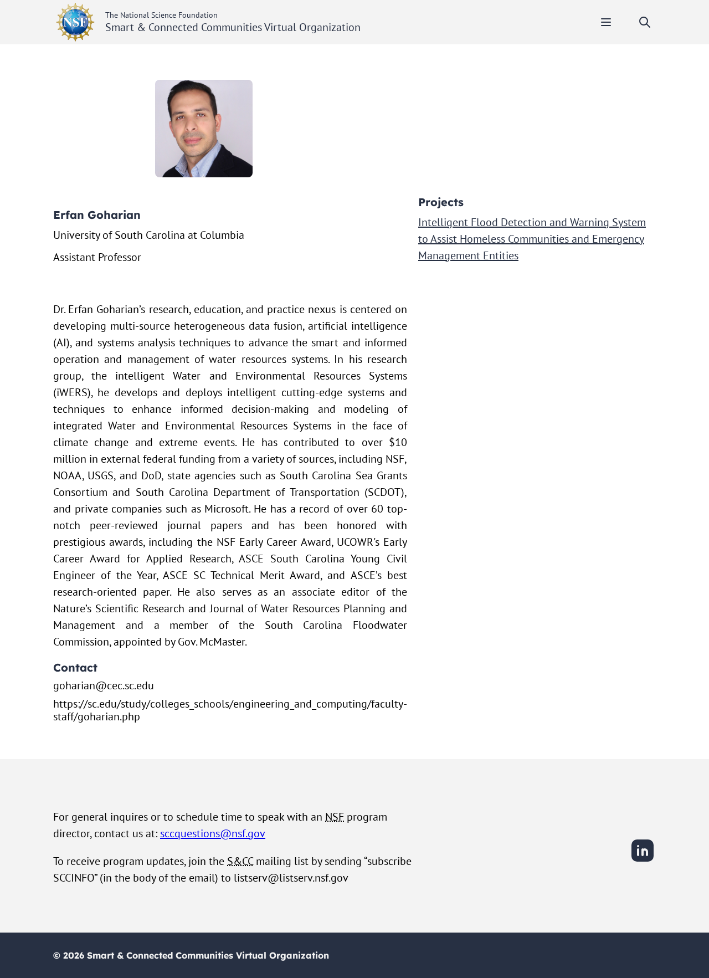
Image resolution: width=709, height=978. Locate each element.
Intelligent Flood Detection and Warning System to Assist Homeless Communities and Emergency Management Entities (532, 239)
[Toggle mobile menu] (606, 22)
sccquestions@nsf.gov (212, 833)
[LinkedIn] (642, 860)
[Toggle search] (645, 22)
